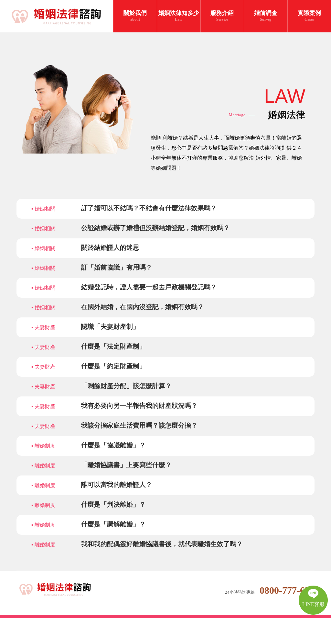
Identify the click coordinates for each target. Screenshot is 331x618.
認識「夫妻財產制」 (110, 326)
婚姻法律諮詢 (59, 590)
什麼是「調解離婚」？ (113, 524)
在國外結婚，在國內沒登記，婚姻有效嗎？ (142, 306)
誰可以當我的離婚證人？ (116, 484)
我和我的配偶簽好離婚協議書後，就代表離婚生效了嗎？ (162, 543)
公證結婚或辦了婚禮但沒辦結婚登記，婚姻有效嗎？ (155, 227)
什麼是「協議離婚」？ (113, 445)
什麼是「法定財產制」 (113, 346)
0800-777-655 (287, 590)
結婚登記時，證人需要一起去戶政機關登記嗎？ (149, 287)
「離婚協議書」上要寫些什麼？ (126, 464)
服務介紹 (222, 16)
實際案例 (309, 16)
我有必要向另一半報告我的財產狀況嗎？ (139, 405)
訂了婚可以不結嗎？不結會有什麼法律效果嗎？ (149, 208)
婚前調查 (265, 16)
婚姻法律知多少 (178, 16)
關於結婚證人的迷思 (110, 247)
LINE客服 (313, 604)
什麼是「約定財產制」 (113, 366)
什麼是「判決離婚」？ (113, 504)
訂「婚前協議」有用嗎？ (116, 267)
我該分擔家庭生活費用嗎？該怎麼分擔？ (139, 425)
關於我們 (135, 16)
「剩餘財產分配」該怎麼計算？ (126, 385)
